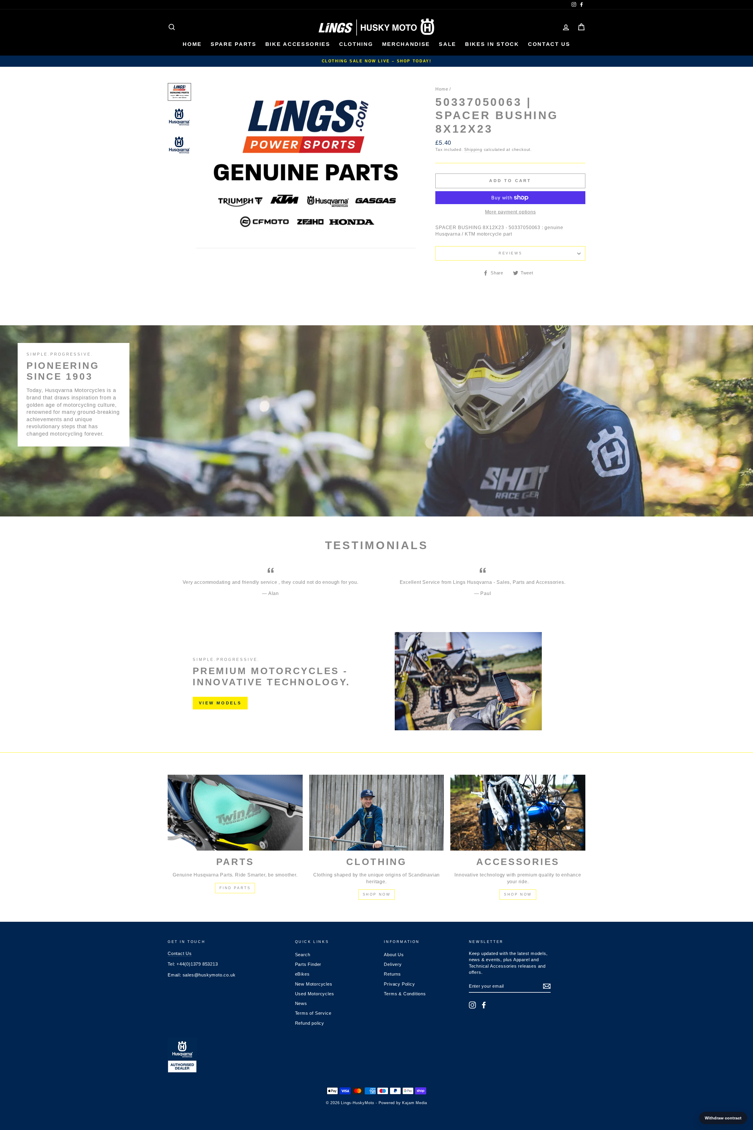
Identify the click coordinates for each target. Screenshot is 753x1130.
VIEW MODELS (220, 703)
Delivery (393, 964)
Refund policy (309, 1023)
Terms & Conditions (405, 993)
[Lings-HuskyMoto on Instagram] (472, 1005)
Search (302, 954)
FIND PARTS (235, 888)
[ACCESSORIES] (517, 813)
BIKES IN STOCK (492, 44)
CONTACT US (549, 44)
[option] (376, 61)
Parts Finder (308, 964)
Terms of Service (313, 1013)
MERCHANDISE (406, 44)
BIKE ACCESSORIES (297, 44)
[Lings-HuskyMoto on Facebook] (483, 1005)
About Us (394, 954)
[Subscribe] (547, 986)
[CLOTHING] (376, 813)
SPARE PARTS (233, 44)
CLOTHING (356, 44)
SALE (447, 44)
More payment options (510, 211)
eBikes (302, 973)
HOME (192, 44)
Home (441, 88)
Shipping (473, 149)
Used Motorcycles (314, 993)
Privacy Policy (399, 983)
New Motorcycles (313, 983)
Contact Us (180, 953)
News (301, 1003)
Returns (392, 973)
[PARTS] (235, 813)
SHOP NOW (377, 894)
